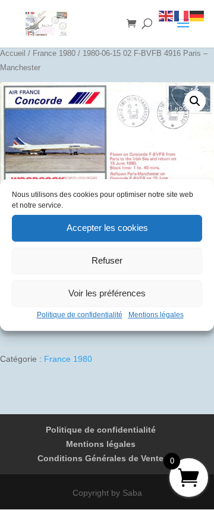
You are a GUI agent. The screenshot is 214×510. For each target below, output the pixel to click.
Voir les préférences (107, 293)
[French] (182, 15)
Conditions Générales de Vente (100, 458)
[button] (195, 101)
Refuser (107, 260)
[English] (166, 15)
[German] (197, 15)
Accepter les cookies (107, 228)
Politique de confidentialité (79, 315)
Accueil (13, 53)
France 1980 (54, 53)
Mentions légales (156, 315)
